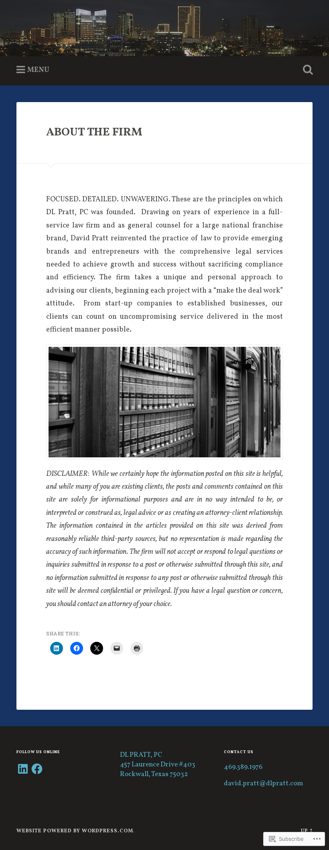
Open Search (306, 70)
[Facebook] (36, 768)
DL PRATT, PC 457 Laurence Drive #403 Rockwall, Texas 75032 (157, 764)
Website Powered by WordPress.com (74, 831)
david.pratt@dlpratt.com (263, 784)
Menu (38, 70)
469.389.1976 (243, 767)
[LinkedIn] (22, 768)
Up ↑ (307, 831)
